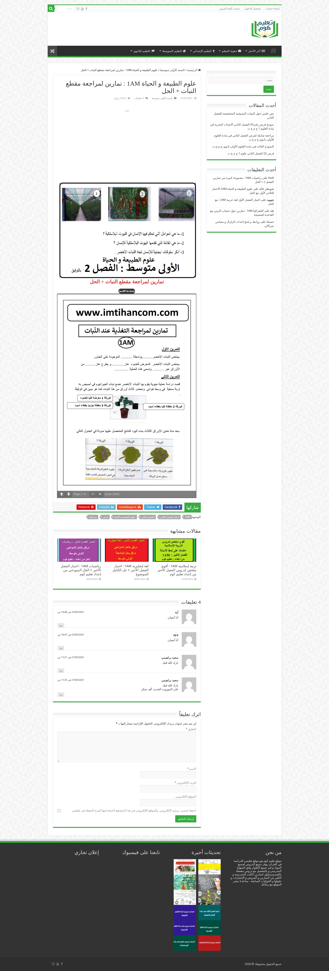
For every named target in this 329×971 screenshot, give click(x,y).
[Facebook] (86, 8)
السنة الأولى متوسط (172, 70)
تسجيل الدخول (252, 8)
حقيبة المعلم (229, 51)
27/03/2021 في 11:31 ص (71, 657)
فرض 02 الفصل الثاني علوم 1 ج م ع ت (251, 153)
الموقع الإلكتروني (185, 796)
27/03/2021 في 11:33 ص (71, 680)
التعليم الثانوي (141, 51)
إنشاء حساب (272, 8)
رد (61, 625)
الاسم (191, 768)
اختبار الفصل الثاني (169, 517)
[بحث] (51, 8)
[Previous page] (61, 494)
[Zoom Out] (93, 494)
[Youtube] (82, 8)
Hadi (271, 177)
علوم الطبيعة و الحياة (124, 517)
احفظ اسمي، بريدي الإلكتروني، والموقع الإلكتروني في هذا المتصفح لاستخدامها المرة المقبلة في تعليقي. (134, 810)
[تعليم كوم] (265, 28)
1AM (187, 517)
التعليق (191, 729)
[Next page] (68, 494)
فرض (105, 517)
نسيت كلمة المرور (229, 8)
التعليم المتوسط (172, 51)
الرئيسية (273, 50)
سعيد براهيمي (169, 657)
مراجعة (93, 517)
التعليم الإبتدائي (202, 51)
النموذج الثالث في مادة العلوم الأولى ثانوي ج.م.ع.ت (243, 146)
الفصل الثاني (147, 517)
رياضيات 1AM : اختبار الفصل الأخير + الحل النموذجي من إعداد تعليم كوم (81, 570)
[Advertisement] (131, 27)
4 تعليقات (139, 98)
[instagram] (78, 8)
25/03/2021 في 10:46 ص (71, 612)
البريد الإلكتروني (185, 782)
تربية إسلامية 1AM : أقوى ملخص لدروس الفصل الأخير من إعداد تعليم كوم (176, 570)
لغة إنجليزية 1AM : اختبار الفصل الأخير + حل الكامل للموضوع (130, 570)
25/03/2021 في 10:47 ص (71, 634)
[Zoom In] (100, 494)
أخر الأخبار (254, 51)
